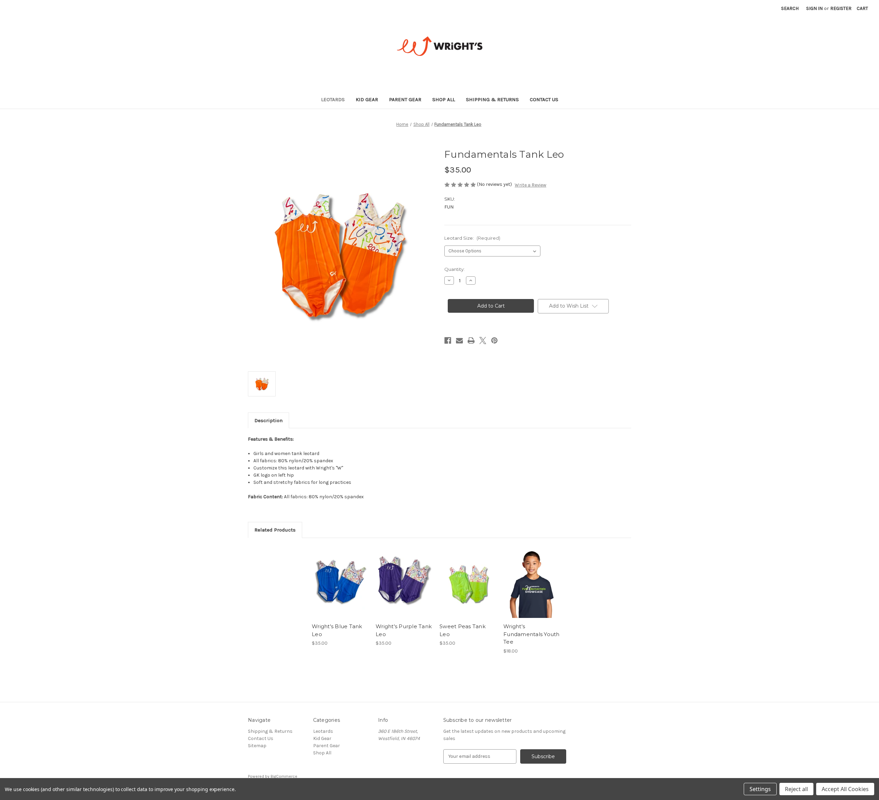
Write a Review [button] (530, 185)
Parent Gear (405, 99)
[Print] (471, 340)
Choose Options (340, 588)
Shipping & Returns (492, 99)
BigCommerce (284, 776)
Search (790, 8)
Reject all (796, 789)
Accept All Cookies (845, 789)
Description (268, 420)
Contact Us (544, 99)
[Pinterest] (494, 340)
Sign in (814, 8)
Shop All (443, 99)
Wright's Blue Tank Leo (337, 630)
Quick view (334, 576)
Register (841, 8)
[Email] (459, 340)
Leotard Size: (472, 238)
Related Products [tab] (275, 530)
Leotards (333, 99)
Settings (760, 789)
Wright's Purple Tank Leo (404, 630)
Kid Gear (367, 99)
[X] (482, 340)
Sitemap (257, 746)
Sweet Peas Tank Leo (463, 630)
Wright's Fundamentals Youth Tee (531, 634)
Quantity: (454, 269)
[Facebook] (447, 340)
